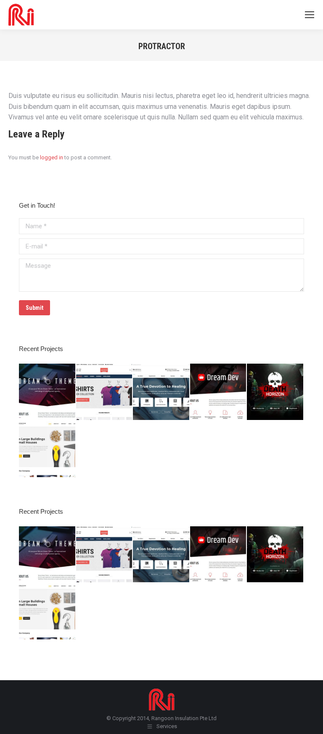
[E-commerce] (104, 392)
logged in (51, 157)
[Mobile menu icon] (309, 15)
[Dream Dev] (218, 392)
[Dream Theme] (47, 392)
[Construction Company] (47, 449)
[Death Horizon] (275, 392)
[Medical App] (161, 392)
